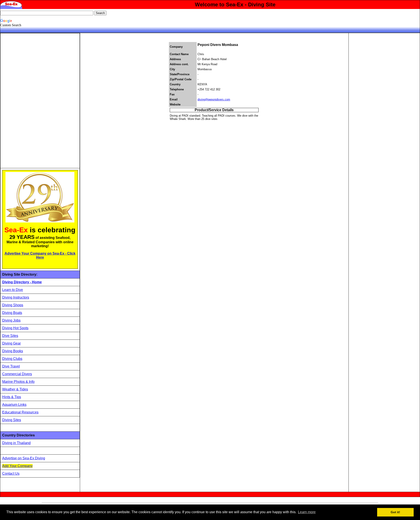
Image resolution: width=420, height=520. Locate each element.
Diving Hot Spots (15, 328)
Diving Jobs (11, 320)
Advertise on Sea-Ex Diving (23, 458)
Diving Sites (11, 420)
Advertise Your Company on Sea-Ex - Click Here (40, 255)
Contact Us (10, 473)
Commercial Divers (17, 374)
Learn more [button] (307, 512)
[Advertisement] (35, 100)
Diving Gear (11, 343)
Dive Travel (11, 366)
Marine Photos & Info (18, 381)
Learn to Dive (12, 290)
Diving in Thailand (16, 443)
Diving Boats (12, 313)
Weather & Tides (15, 389)
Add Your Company (17, 466)
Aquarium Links (14, 404)
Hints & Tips (11, 397)
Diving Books (12, 351)
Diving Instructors (15, 297)
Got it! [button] (395, 512)
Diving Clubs (12, 359)
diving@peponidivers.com (214, 99)
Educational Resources (20, 412)
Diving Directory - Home (22, 282)
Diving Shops (12, 305)
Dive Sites (10, 336)
